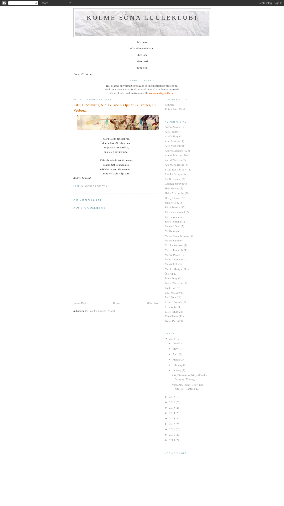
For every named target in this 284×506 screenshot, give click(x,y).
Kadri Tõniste (172, 207)
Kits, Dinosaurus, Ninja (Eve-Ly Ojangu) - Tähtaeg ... (189, 377)
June (175, 343)
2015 (172, 407)
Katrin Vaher (172, 217)
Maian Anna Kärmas (176, 236)
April (176, 354)
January (177, 370)
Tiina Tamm (171, 316)
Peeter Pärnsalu (173, 283)
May (175, 349)
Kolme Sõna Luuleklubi (142, 17)
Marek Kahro (172, 240)
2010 (172, 434)
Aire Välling (172, 136)
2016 (172, 402)
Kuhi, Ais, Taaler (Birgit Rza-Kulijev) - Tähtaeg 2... (188, 387)
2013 (172, 418)
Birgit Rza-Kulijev (175, 169)
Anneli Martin (173, 155)
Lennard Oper (172, 226)
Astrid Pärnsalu (173, 160)
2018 (172, 339)
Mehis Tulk (171, 264)
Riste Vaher (171, 311)
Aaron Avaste (172, 127)
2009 (172, 440)
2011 (172, 429)
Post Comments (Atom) (102, 311)
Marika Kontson (174, 245)
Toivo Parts (171, 321)
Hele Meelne (172, 188)
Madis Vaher (172, 231)
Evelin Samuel (173, 179)
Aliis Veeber (172, 146)
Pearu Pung (171, 278)
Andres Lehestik (95, 186)
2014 (172, 413)
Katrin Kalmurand (175, 212)
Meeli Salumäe (173, 259)
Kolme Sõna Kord (175, 109)
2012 (172, 424)
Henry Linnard (173, 198)
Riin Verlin (171, 307)
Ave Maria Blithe (174, 165)
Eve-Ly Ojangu (173, 174)
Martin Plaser (172, 255)
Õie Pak (169, 274)
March (176, 359)
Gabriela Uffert (173, 183)
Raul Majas (171, 293)
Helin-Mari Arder (174, 193)
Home (116, 303)
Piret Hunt (170, 288)
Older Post (153, 303)
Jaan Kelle (171, 202)
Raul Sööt (170, 297)
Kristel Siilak (172, 221)
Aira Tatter (171, 131)
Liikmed (169, 104)
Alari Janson (172, 141)
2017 (172, 397)
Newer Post (79, 303)
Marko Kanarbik (174, 250)
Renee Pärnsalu (173, 302)
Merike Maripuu (174, 269)
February (178, 365)
